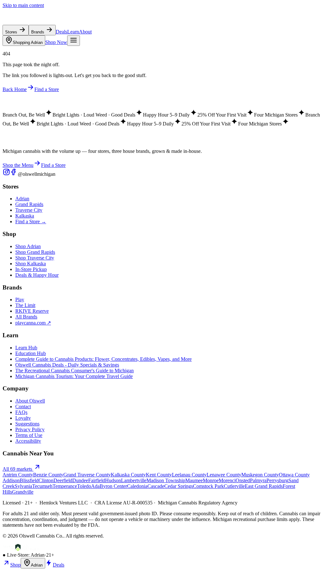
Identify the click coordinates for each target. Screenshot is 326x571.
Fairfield (96, 480)
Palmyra (258, 480)
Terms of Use (28, 435)
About (85, 31)
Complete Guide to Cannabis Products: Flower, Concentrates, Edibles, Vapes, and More (103, 359)
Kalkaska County (128, 474)
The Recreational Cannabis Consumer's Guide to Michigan (74, 370)
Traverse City (28, 210)
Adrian (28, 42)
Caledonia (137, 486)
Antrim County (18, 474)
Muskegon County (260, 474)
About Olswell (30, 400)
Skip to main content (23, 5)
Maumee (194, 480)
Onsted (243, 480)
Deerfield (62, 480)
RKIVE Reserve (32, 311)
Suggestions (27, 423)
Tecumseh (42, 486)
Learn (73, 31)
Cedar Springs (178, 486)
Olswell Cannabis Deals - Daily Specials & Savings (67, 365)
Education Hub (30, 353)
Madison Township (165, 480)
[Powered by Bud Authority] (21, 549)
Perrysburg (277, 480)
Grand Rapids (29, 204)
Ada (95, 486)
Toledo (84, 486)
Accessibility (28, 441)
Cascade (155, 486)
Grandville (22, 492)
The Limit (25, 305)
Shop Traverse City (34, 258)
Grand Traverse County (87, 474)
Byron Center (113, 486)
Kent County (159, 474)
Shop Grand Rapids (35, 252)
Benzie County (48, 474)
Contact (23, 406)
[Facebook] (14, 174)
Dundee (80, 480)
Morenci (227, 480)
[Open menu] (73, 40)
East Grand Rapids (264, 486)
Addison (11, 480)
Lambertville (133, 480)
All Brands (26, 316)
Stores (11, 32)
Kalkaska (24, 215)
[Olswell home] (32, 22)
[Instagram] (6, 174)
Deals (61, 31)
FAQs (21, 412)
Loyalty (23, 418)
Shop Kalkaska (30, 263)
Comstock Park (208, 486)
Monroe (211, 480)
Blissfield (29, 480)
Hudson (113, 480)
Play (19, 299)
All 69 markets (18, 469)
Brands (38, 32)
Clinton (46, 480)
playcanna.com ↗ (33, 322)
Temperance (65, 486)
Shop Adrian (28, 246)
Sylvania (23, 486)
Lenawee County (224, 474)
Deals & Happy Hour (37, 275)
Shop (15, 564)
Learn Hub (26, 347)
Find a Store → (30, 221)
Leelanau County (189, 474)
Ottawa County (294, 474)
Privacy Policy (30, 429)
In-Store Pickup (31, 269)
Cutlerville (234, 486)
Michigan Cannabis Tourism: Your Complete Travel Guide (74, 376)
